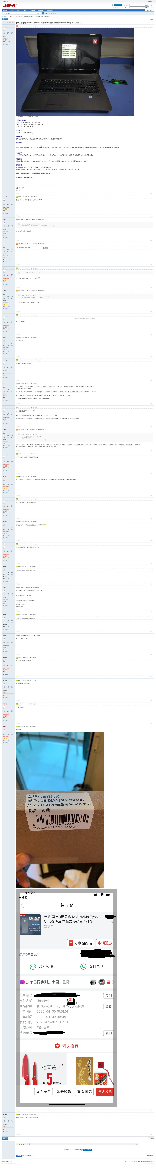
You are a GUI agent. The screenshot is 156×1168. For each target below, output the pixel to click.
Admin (4, 26)
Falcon (4, 544)
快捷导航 (149, 10)
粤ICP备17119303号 (145, 1161)
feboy (4, 383)
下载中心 (19, 10)
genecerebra (5, 196)
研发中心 (26, 10)
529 (8, 32)
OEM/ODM (50, 10)
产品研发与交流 (19, 16)
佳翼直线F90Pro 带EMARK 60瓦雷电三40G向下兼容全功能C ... (37, 16)
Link (23, 1144)
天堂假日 (5, 704)
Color (19, 1144)
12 (8, 572)
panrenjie (5, 680)
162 (12, 710)
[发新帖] (5, 19)
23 (8, 460)
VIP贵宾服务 (41, 10)
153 (12, 274)
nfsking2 (4, 337)
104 (12, 572)
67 (11, 389)
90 (11, 343)
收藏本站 (8, 1)
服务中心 (12, 16)
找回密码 (152, 5)
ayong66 (4, 566)
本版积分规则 (150, 1155)
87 (11, 460)
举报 (151, 193)
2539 (12, 32)
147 (12, 505)
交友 (51, 13)
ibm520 (4, 476)
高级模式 (136, 1144)
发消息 (6, 44)
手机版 (130, 1161)
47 (8, 664)
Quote (25, 1144)
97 (11, 1120)
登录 (76, 1149)
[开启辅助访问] (147, 1)
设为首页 (4, 1)
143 (4, 32)
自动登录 (147, 5)
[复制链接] (81, 23)
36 (11, 482)
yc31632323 (5, 499)
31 (11, 203)
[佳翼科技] (10, 7)
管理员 (4, 36)
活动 (49, 13)
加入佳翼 (138, 1161)
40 (8, 1120)
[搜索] (42, 13)
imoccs (4, 726)
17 (8, 505)
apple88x (5, 521)
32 (11, 550)
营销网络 (33, 10)
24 (11, 732)
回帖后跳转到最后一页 (29, 1155)
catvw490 (5, 454)
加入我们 (150, 1)
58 (11, 366)
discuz (54, 13)
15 (8, 389)
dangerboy (5, 1114)
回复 (19, 193)
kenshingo (5, 360)
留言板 (133, 1161)
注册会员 (5, 370)
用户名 (125, 5)
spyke (4, 268)
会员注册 (152, 7)
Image (21, 1144)
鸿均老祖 (5, 657)
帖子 (38, 13)
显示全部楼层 (34, 26)
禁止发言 (5, 576)
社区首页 (5, 10)
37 (8, 710)
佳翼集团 (152, 1161)
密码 (125, 7)
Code (27, 1144)
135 (12, 664)
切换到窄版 (153, 1)
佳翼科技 (2, 16)
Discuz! (8, 1161)
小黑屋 (126, 1161)
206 (12, 527)
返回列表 (152, 19)
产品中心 (12, 10)
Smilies (29, 1144)
